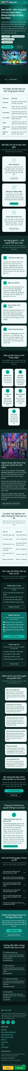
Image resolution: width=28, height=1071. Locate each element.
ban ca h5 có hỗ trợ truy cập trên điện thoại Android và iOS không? (13, 878)
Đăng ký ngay (7, 47)
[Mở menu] (24, 2)
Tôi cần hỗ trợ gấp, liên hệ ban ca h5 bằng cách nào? (13, 903)
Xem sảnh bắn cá (7, 973)
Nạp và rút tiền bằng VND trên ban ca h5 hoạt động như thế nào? (12, 897)
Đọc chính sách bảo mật (10, 846)
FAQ (2, 1044)
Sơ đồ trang (4, 1047)
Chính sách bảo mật (13, 823)
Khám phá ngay (14, 229)
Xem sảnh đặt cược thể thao (11, 503)
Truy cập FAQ (6, 999)
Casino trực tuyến (15, 314)
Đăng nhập (14, 795)
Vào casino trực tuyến (8, 986)
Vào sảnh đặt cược (8, 960)
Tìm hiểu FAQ (14, 178)
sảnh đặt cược (13, 265)
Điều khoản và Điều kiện (8, 1032)
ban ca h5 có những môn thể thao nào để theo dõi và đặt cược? (12, 884)
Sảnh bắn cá (18, 289)
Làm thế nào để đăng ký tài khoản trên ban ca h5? (11, 872)
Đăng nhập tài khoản (14, 935)
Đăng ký (3, 1039)
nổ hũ (17, 292)
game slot (15, 333)
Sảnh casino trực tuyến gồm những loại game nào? (11, 890)
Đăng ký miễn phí (14, 607)
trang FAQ (11, 764)
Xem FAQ (19, 47)
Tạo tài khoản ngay (14, 791)
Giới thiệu (4, 1029)
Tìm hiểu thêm (14, 664)
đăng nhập (11, 751)
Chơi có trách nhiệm (7, 1037)
